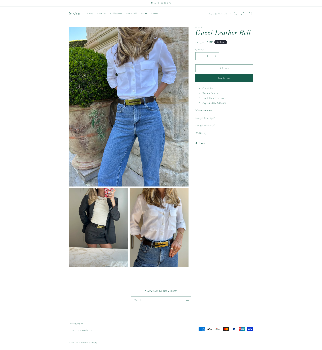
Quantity (199, 49)
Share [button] (202, 143)
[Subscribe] (187, 300)
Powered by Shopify (89, 342)
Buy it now (224, 77)
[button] (235, 13)
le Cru (77, 342)
